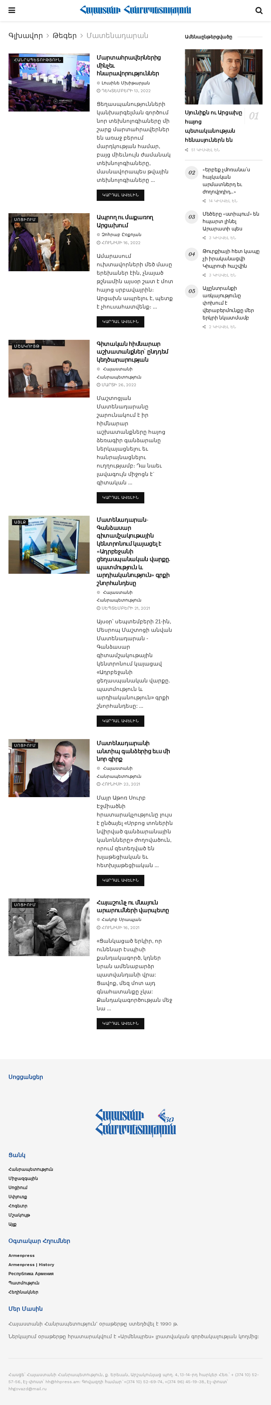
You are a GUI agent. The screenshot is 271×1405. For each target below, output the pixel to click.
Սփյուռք (17, 1196)
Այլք (20, 522)
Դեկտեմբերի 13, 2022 (125, 90)
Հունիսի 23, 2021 (120, 784)
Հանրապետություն (37, 60)
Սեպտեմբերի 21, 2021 (125, 608)
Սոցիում (25, 219)
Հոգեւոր (18, 1205)
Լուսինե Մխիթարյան (126, 83)
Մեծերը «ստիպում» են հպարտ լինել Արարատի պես (231, 221)
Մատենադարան (117, 35)
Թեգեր (65, 35)
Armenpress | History (31, 1264)
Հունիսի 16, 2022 (120, 242)
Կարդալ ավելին (120, 195)
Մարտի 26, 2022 (118, 384)
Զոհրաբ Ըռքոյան (121, 234)
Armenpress (21, 1255)
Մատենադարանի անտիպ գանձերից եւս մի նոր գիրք (133, 750)
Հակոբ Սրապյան (121, 919)
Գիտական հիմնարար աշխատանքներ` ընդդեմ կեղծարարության (132, 351)
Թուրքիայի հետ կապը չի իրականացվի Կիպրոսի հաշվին (231, 258)
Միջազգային (23, 1178)
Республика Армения (31, 1273)
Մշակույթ (27, 346)
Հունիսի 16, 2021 (119, 927)
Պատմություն (24, 1282)
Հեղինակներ (23, 1292)
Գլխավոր (25, 35)
